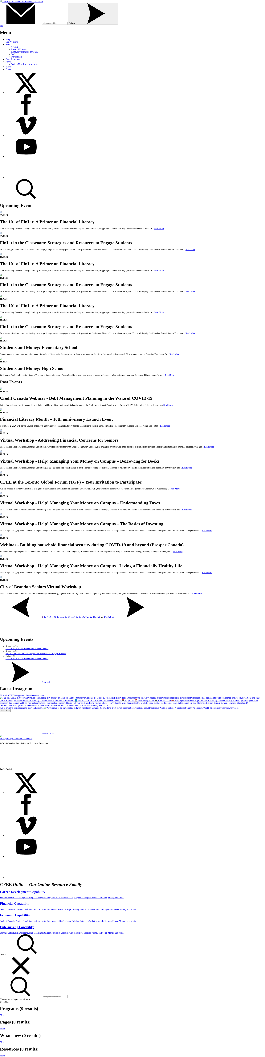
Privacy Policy (6, 738)
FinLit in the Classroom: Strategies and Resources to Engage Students (36, 653)
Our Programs (12, 42)
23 (94, 617)
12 (63, 617)
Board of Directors (19, 49)
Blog (8, 39)
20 (85, 617)
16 (74, 617)
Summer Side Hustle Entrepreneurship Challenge (21, 897)
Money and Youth (116, 897)
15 (72, 617)
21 (88, 617)
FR (1, 26)
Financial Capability (14, 903)
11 (61, 617)
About (8, 44)
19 (83, 617)
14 (69, 617)
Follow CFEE (47, 733)
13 (66, 617)
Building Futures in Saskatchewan (58, 897)
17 (77, 617)
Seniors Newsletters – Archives (24, 64)
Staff (13, 54)
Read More (159, 228)
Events (8, 67)
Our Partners (16, 57)
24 (96, 617)
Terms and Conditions (22, 738)
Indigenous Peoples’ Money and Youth (90, 897)
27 (105, 617)
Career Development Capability (22, 892)
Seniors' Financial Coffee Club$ (14, 909)
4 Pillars (14, 47)
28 (107, 617)
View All (45, 682)
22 (91, 617)
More (2, 1015)
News (8, 62)
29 (110, 617)
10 (58, 617)
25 (99, 617)
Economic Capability (15, 915)
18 (80, 617)
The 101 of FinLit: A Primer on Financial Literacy (27, 648)
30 (113, 617)
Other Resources (13, 59)
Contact (9, 69)
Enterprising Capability (17, 927)
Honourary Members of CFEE (24, 52)
